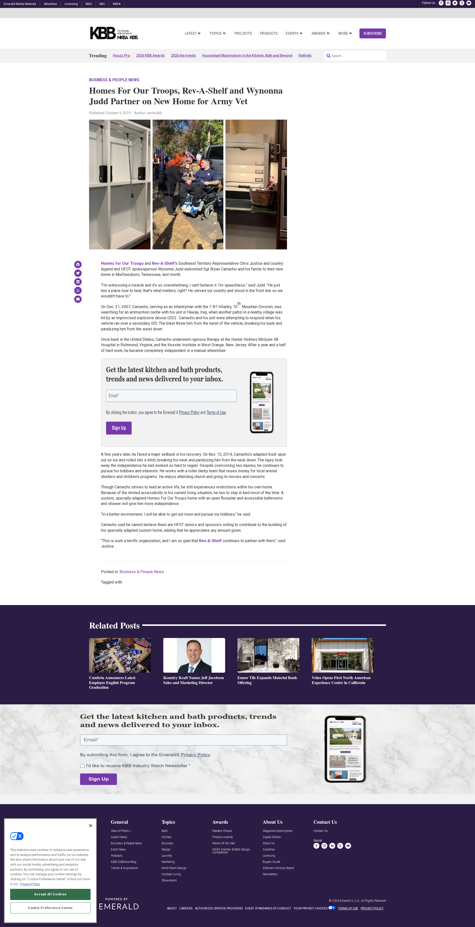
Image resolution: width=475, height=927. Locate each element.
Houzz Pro (121, 55)
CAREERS (185, 908)
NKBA (116, 3)
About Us (269, 843)
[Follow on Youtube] (468, 2)
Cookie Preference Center (50, 907)
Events (292, 33)
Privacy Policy (30, 884)
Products (269, 33)
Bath (165, 831)
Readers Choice (222, 831)
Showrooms (169, 880)
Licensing (71, 3)
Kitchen (166, 837)
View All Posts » (121, 831)
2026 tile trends (183, 55)
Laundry (167, 855)
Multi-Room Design (174, 868)
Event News (118, 849)
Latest (191, 33)
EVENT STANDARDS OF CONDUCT (268, 908)
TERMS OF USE (348, 908)
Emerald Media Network (20, 3)
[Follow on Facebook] (441, 2)
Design (166, 849)
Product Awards (222, 837)
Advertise (50, 3)
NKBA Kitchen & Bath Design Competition (231, 851)
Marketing (168, 862)
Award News (119, 837)
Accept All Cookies (50, 894)
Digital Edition (272, 837)
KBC (102, 3)
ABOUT (172, 908)
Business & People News (114, 80)
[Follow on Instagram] (448, 2)
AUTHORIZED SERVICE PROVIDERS (219, 908)
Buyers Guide (271, 862)
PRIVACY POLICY (372, 908)
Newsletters (270, 874)
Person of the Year (223, 843)
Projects (243, 33)
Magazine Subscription (278, 831)
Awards (318, 33)
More (343, 33)
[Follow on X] (461, 2)
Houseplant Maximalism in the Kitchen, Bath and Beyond (247, 55)
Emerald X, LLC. (350, 900)
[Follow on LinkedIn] (454, 2)
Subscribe (372, 33)
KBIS (89, 3)
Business (167, 843)
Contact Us (320, 831)
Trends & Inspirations (124, 868)
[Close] (90, 825)
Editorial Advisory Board (278, 868)
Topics (216, 33)
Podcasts (117, 855)
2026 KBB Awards (150, 55)
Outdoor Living (171, 874)
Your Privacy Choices (311, 908)
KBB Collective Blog (123, 862)
